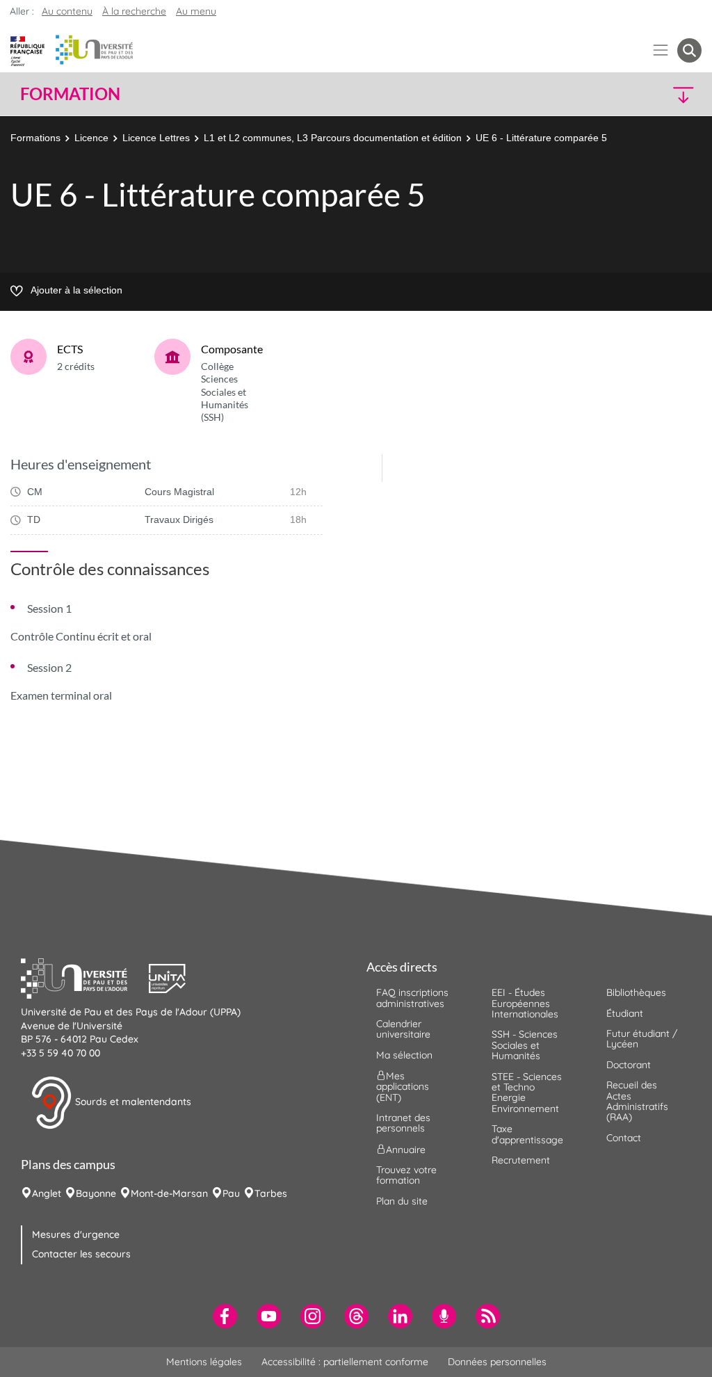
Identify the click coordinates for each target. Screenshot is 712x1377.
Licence (91, 137)
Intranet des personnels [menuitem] (403, 1122)
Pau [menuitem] (231, 1193)
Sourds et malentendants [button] (131, 1101)
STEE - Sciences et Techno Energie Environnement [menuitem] (527, 1092)
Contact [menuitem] (623, 1138)
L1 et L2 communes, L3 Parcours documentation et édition (333, 137)
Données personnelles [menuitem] (497, 1361)
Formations (35, 137)
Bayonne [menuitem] (96, 1193)
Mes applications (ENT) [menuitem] (402, 1087)
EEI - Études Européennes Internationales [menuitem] (525, 1003)
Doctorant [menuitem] (628, 1064)
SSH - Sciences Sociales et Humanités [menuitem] (525, 1045)
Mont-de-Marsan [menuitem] (169, 1193)
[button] (619, 94)
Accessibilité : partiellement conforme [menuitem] (344, 1361)
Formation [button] (70, 94)
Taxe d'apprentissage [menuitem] (527, 1133)
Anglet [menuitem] (46, 1193)
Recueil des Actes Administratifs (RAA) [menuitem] (637, 1101)
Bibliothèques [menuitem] (636, 992)
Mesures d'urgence (76, 1234)
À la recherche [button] (134, 11)
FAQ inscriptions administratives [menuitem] (412, 997)
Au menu (196, 11)
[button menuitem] (689, 50)
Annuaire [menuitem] (406, 1149)
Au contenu (67, 11)
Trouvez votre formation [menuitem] (406, 1174)
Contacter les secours (81, 1254)
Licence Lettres (156, 137)
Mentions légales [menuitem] (204, 1361)
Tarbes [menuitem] (270, 1193)
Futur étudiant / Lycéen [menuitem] (641, 1038)
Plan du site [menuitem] (402, 1201)
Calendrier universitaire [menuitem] (403, 1028)
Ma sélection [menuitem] (404, 1055)
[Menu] (661, 50)
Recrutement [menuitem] (521, 1160)
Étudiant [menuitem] (624, 1013)
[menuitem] (225, 1316)
